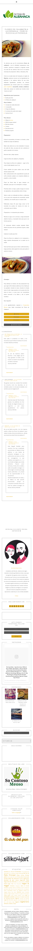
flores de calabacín (18, 890)
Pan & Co (26, 873)
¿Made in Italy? (12, 903)
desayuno (18, 885)
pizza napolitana (8, 86)
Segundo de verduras (10, 881)
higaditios (6, 893)
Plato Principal (10, 875)
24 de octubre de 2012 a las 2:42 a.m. (14, 396)
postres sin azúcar (20, 897)
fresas (9, 892)
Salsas (17, 880)
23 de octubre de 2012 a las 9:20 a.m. (13, 380)
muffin (12, 895)
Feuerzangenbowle (25, 871)
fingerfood (19, 889)
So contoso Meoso (21, 881)
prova (11, 349)
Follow (16, 596)
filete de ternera (14, 889)
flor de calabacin (25, 889)
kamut (27, 893)
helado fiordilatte (25, 892)
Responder (24, 345)
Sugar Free (10, 883)
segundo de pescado (18, 900)
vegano (17, 902)
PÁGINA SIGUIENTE (14, 529)
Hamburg (21, 873)
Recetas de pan (9, 880)
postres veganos (14, 898)
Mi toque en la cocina (12, 334)
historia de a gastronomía (20, 893)
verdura (6, 903)
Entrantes (18, 871)
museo (23, 895)
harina (11, 120)
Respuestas (10, 347)
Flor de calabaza (12, 873)
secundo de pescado (24, 898)
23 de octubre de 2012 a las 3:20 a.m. (13, 335)
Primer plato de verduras (11, 878)
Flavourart (6, 873)
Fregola (17, 873)
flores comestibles (8, 890)
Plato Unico (20, 875)
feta (9, 889)
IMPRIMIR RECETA (17, 324)
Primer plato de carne (11, 877)
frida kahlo (13, 892)
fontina (25, 890)
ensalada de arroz (20, 887)
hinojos (13, 893)
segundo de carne (8, 900)
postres (12, 897)
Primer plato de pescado (23, 877)
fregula (5, 892)
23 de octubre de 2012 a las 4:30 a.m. (14, 350)
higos (9, 893)
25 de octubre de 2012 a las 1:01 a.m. (12, 426)
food (28, 890)
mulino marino (17, 895)
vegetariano (24, 902)
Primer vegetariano (24, 878)
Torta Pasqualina (17, 883)
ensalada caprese (12, 887)
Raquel (7, 426)
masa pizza (7, 895)
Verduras (12, 886)
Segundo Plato (24, 880)
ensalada (6, 887)
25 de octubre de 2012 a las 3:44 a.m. (14, 443)
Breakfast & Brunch (9, 871)
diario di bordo (25, 886)
